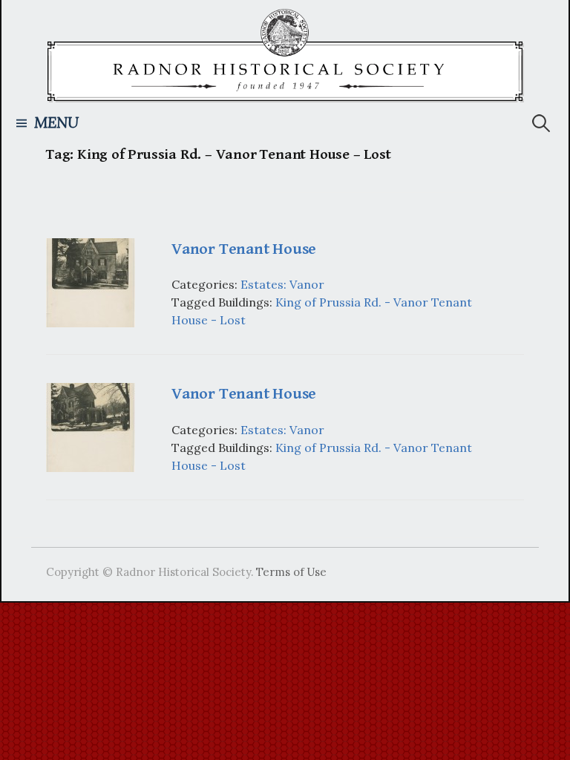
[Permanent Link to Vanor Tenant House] (90, 281)
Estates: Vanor (282, 284)
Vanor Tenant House (243, 249)
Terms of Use (291, 572)
